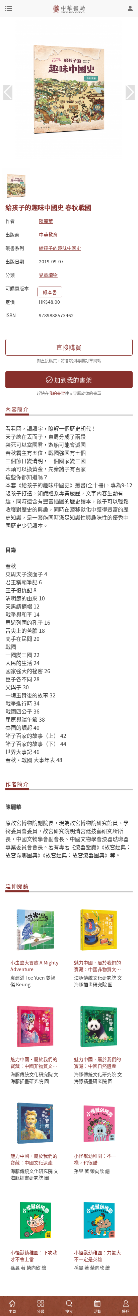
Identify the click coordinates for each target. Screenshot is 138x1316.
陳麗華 (46, 221)
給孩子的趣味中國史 (60, 247)
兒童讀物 (48, 274)
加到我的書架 (72, 379)
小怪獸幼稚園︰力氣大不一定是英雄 (97, 1255)
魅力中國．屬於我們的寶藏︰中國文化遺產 (33, 1159)
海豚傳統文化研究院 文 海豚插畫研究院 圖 (98, 981)
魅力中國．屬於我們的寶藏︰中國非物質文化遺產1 (33, 1066)
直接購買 (69, 347)
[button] (130, 92)
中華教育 (48, 234)
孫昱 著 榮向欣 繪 (92, 1170)
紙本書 (50, 292)
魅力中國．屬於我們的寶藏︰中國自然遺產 (97, 1062)
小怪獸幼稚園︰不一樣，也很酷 (95, 1159)
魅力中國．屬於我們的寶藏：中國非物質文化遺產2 (97, 969)
